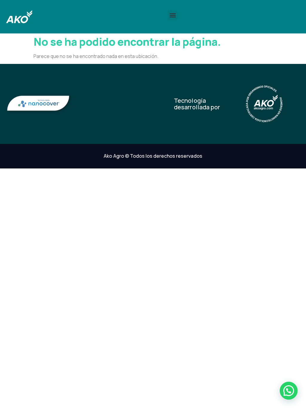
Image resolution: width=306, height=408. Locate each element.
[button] (173, 15)
